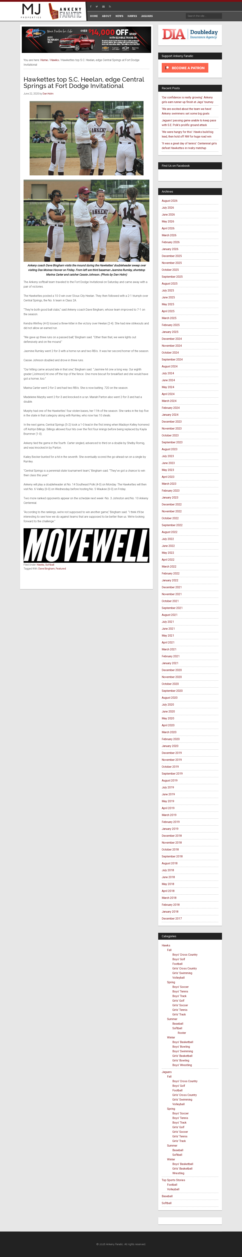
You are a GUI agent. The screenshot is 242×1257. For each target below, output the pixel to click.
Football (177, 964)
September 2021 (172, 608)
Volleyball (178, 977)
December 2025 (172, 256)
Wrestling (178, 1173)
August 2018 (170, 863)
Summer (172, 1019)
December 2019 (172, 753)
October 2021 (170, 601)
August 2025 (170, 283)
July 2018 (168, 870)
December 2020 (172, 670)
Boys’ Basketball (182, 1042)
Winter (171, 1037)
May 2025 (168, 304)
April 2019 (168, 808)
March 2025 (169, 318)
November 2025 (172, 263)
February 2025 (171, 325)
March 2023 (169, 483)
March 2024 (169, 401)
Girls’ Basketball (182, 1056)
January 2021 (170, 663)
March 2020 (169, 732)
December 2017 (172, 918)
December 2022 (172, 504)
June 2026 (168, 214)
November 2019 (172, 759)
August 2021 (170, 615)
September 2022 (172, 525)
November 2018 (172, 842)
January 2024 (170, 414)
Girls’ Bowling (180, 1060)
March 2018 (169, 898)
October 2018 (170, 849)
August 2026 (170, 200)
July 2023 (168, 456)
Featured (61, 568)
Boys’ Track (179, 996)
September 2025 (172, 276)
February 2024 (171, 408)
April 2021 (168, 642)
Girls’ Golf (178, 1000)
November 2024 (172, 345)
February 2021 (171, 656)
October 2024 (170, 352)
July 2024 (168, 373)
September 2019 (172, 773)
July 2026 (168, 207)
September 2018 (172, 856)
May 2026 (168, 221)
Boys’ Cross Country (185, 954)
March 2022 (169, 566)
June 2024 (168, 380)
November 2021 (172, 594)
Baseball (177, 1023)
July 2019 (168, 787)
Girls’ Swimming (182, 973)
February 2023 (171, 490)
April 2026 (168, 228)
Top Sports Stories (173, 1180)
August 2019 (170, 780)
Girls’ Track (179, 1014)
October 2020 (170, 684)
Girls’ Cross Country (184, 968)
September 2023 (172, 442)
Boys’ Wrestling (182, 1065)
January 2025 (170, 332)
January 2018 (170, 911)
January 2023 (170, 497)
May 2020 (168, 718)
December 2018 (172, 835)
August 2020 (170, 697)
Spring (171, 982)
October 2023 (170, 435)
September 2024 (172, 359)
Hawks (40, 564)
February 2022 (171, 573)
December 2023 (172, 421)
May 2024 (168, 387)
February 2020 (171, 739)
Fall (169, 950)
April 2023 (168, 477)
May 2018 (168, 884)
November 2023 (172, 428)
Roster (182, 1033)
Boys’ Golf (178, 959)
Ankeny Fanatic (66, 11)
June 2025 (168, 297)
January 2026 (170, 249)
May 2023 (168, 470)
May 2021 (168, 635)
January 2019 (170, 829)
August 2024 (170, 366)
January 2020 (170, 746)
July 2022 (168, 539)
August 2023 (170, 449)
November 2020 (172, 677)
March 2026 (169, 235)
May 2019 (168, 801)
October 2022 (170, 518)
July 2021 (168, 621)
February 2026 (171, 242)
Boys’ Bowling (181, 1046)
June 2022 (168, 546)
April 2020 (168, 725)
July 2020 (168, 704)
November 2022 (172, 511)
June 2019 (168, 794)
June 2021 (168, 628)
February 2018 (171, 904)
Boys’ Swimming (182, 1051)
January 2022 (170, 580)
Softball (49, 564)
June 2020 (168, 711)
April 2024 (168, 394)
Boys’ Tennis (180, 991)
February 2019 (171, 822)
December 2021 (172, 587)
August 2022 (170, 532)
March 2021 (169, 649)
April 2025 (168, 311)
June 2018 (168, 877)
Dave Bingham (46, 568)
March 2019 (169, 815)
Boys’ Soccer (180, 987)
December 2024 (172, 338)
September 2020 (172, 690)
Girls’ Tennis (179, 1010)
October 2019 (170, 766)
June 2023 (168, 463)
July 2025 (168, 290)
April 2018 (168, 891)
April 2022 (168, 559)
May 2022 (168, 552)
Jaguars (167, 1072)
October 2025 (170, 269)
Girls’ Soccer (180, 1005)
